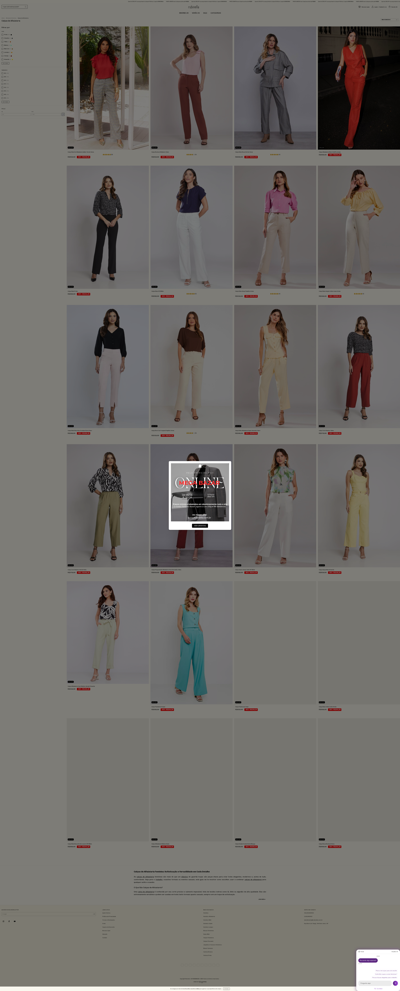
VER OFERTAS (200, 526)
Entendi (226, 988)
